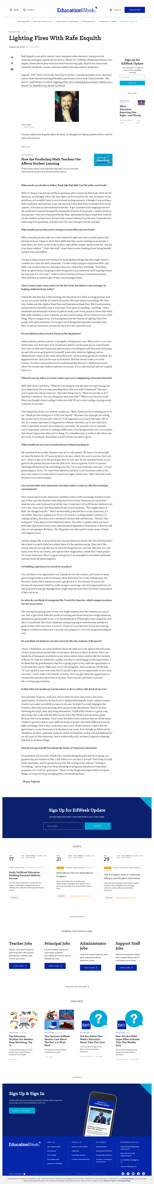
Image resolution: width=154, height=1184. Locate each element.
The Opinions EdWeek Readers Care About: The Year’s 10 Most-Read (57, 1041)
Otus (134, 898)
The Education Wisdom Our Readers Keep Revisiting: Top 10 (21, 1041)
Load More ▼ (77, 1077)
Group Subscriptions (104, 1155)
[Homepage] (77, 10)
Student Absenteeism (74, 868)
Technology (89, 21)
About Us (51, 1142)
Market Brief (128, 21)
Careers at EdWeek (54, 1163)
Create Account (22, 1111)
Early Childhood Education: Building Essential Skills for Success (25, 875)
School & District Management (127, 868)
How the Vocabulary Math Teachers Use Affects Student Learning (51, 161)
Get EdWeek (101, 1142)
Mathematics (27, 155)
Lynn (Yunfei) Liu (86, 1056)
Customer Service (78, 1155)
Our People (51, 1155)
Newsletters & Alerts (104, 1151)
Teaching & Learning (67, 21)
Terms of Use (82, 1174)
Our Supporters (53, 1159)
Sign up (98, 826)
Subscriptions (101, 1147)
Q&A (25, 32)
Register (14, 897)
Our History (51, 1151)
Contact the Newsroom (81, 1159)
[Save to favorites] (12, 63)
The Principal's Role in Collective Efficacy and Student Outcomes (122, 876)
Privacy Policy (98, 1174)
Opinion (103, 21)
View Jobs (19, 966)
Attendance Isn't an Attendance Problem (74, 875)
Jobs (113, 21)
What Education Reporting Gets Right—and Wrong (130, 111)
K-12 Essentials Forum (35, 867)
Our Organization (54, 1147)
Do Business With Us (129, 1142)
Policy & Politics (42, 21)
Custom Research (128, 1166)
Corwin (87, 896)
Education (15, 32)
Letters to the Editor (80, 1147)
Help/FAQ (75, 1151)
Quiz (92, 1033)
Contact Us (77, 1142)
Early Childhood (16, 867)
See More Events (77, 916)
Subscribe (134, 10)
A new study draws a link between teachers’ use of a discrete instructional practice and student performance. (49, 170)
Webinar (89, 868)
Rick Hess (123, 120)
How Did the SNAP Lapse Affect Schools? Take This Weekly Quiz (128, 1041)
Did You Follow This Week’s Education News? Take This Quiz (92, 1039)
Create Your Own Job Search (76, 987)
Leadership (23, 21)
